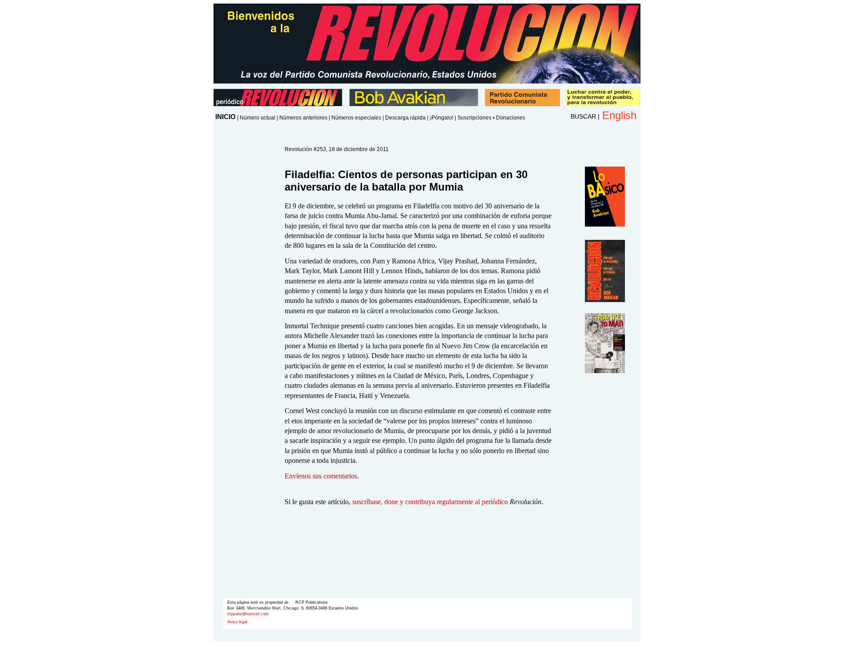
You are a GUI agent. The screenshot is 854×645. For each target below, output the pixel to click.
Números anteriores (303, 118)
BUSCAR (583, 116)
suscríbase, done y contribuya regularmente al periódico (430, 502)
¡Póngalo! (441, 118)
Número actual (257, 118)
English (619, 115)
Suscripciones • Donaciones (491, 118)
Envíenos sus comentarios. (322, 476)
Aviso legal (237, 622)
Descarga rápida (405, 118)
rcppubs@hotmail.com (248, 614)
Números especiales (356, 118)
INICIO (225, 116)
